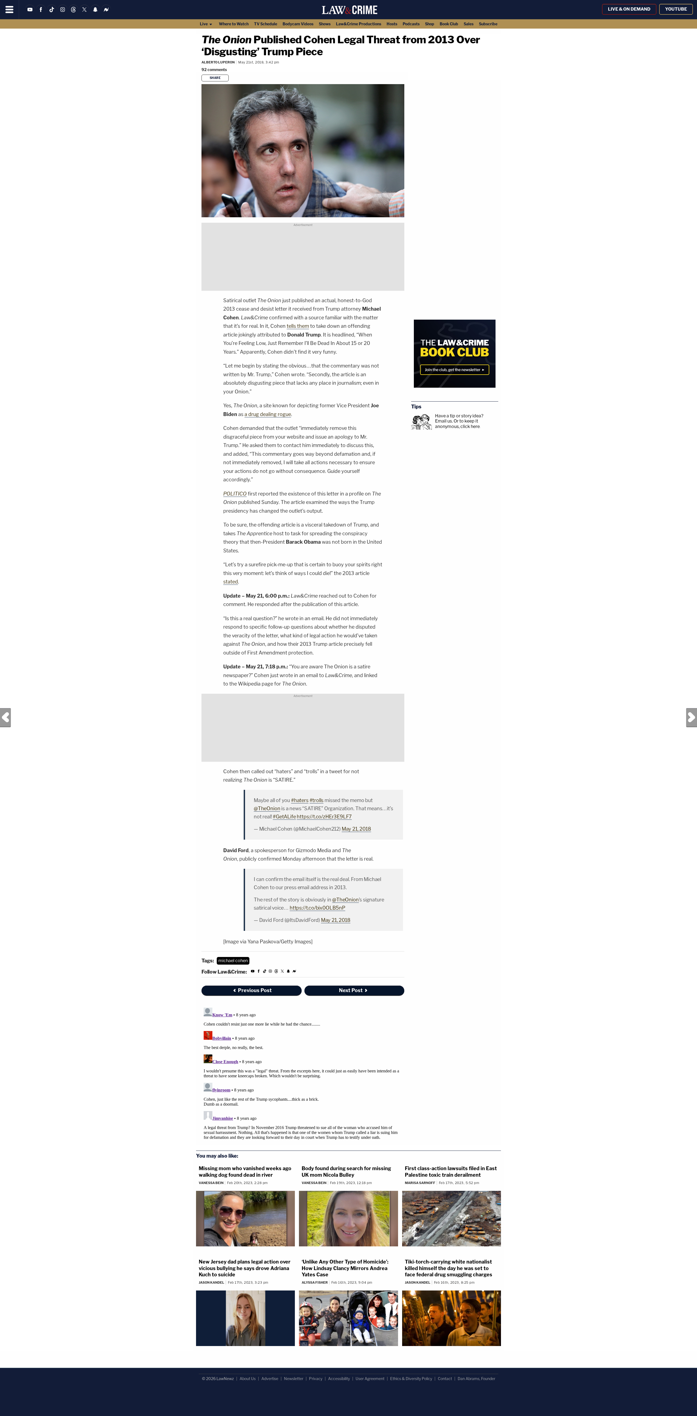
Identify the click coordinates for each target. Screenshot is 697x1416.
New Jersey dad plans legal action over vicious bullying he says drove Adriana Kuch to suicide (245, 1268)
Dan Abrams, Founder (476, 1378)
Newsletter (293, 1378)
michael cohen (233, 960)
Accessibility (339, 1378)
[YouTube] (30, 13)
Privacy (315, 1378)
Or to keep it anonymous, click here (457, 423)
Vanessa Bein (211, 1183)
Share (215, 78)
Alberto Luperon (218, 62)
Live (204, 24)
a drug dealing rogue (267, 414)
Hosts (392, 24)
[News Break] (106, 13)
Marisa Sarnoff (420, 1183)
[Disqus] (302, 1073)
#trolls (317, 800)
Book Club (449, 24)
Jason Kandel (211, 1282)
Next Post (691, 717)
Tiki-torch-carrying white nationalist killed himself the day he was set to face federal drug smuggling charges (448, 1268)
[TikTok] (52, 13)
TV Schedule (265, 24)
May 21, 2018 (356, 829)
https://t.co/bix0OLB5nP (317, 908)
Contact (445, 1378)
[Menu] (9, 9)
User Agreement (370, 1378)
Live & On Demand (629, 9)
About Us (248, 1378)
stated (230, 582)
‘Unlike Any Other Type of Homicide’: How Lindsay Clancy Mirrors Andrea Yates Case (345, 1268)
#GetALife (284, 816)
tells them (298, 326)
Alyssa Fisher (315, 1282)
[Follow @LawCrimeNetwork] (84, 13)
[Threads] (73, 13)
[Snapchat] (95, 13)
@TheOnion (267, 808)
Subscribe (488, 24)
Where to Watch (234, 24)
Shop (429, 24)
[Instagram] (63, 13)
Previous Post (5, 717)
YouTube (676, 9)
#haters (299, 800)
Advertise (269, 1378)
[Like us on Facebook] (41, 13)
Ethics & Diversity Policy (411, 1378)
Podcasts (411, 24)
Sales (468, 24)
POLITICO (235, 494)
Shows (325, 24)
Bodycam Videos (298, 24)
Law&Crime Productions (358, 24)
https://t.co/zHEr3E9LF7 (324, 816)
